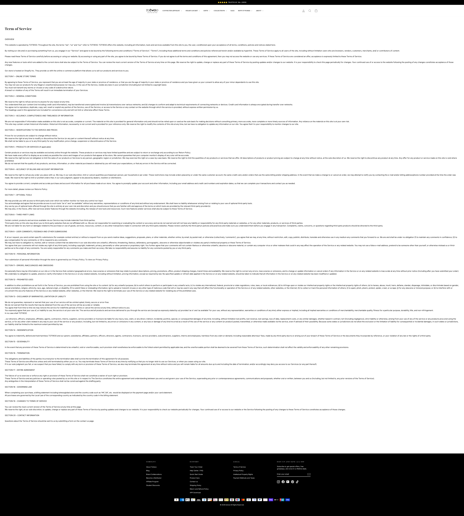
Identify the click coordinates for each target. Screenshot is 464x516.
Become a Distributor (154, 478)
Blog (147, 470)
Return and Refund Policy (199, 489)
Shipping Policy (195, 485)
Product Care (194, 478)
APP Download (195, 493)
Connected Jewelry (171, 11)
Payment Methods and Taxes (244, 478)
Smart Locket (192, 11)
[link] (152, 10)
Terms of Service (239, 467)
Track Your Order (196, 467)
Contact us (194, 482)
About (259, 11)
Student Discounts (153, 485)
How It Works (244, 11)
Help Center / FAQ (196, 470)
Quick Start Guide (196, 474)
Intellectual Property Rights (243, 474)
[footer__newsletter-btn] (309, 474)
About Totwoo (151, 467)
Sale (232, 11)
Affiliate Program (152, 482)
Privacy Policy (238, 470)
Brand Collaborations (154, 474)
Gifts (205, 11)
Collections (219, 11)
